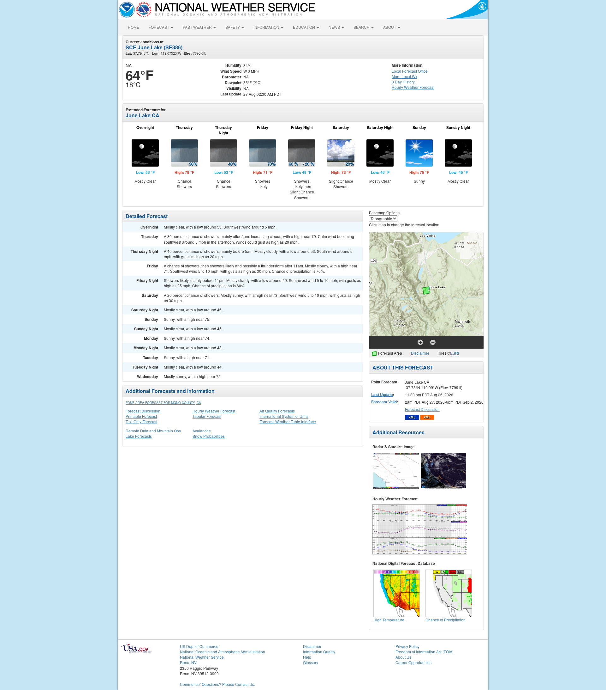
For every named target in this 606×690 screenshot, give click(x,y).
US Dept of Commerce (199, 646)
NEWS (335, 27)
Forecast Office (410, 71)
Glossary (310, 662)
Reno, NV (188, 662)
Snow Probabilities (209, 436)
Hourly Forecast (413, 87)
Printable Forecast (141, 416)
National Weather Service (202, 657)
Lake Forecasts (139, 436)
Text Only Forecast (141, 421)
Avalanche (202, 430)
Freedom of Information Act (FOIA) (424, 651)
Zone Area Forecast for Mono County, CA (163, 402)
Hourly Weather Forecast (214, 410)
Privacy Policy (407, 646)
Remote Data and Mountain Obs (153, 430)
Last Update (382, 394)
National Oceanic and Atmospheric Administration (222, 651)
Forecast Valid (384, 402)
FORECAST (159, 27)
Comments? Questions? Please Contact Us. (217, 684)
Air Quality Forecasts (277, 410)
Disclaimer (420, 353)
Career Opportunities (413, 662)
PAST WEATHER (198, 27)
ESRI (454, 353)
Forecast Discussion (143, 410)
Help (307, 657)
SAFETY (233, 27)
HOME (133, 27)
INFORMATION (266, 27)
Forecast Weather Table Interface (287, 421)
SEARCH (362, 27)
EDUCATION (304, 27)
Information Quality (319, 651)
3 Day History (403, 81)
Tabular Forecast (207, 416)
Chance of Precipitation (445, 619)
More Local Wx (404, 76)
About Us (403, 657)
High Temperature (388, 619)
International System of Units (283, 416)
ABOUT (390, 27)
